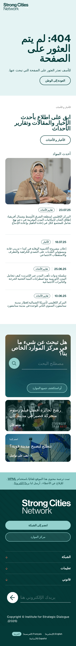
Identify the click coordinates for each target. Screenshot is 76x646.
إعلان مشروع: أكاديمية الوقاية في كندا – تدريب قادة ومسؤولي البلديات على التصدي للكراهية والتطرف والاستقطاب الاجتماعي (36, 252)
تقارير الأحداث (46, 210)
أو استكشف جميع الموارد (47, 388)
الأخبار (46, 242)
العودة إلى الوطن (55, 80)
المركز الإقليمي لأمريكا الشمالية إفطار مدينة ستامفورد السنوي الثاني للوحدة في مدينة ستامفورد (36, 304)
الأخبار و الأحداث (55, 140)
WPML (12, 479)
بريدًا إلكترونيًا (22, 483)
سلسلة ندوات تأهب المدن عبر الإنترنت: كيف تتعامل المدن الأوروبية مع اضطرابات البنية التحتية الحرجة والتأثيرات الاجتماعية (36, 279)
